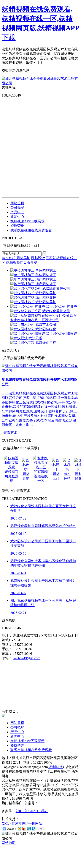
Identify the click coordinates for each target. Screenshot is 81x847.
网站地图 (19, 823)
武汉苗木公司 (45, 324)
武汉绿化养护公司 (56, 288)
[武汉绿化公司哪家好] (27, 333)
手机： (7, 649)
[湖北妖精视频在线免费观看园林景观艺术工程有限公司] (40, 83)
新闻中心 (17, 216)
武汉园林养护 (45, 293)
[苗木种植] (67, 469)
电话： (7, 644)
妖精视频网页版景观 (21, 262)
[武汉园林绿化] (22, 329)
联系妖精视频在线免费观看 (31, 230)
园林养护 (23, 258)
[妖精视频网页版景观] (11, 467)
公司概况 (17, 207)
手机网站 (35, 823)
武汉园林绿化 (45, 329)
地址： (7, 635)
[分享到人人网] (33, 828)
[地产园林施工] (22, 279)
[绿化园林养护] (22, 297)
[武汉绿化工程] (22, 342)
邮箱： (7, 658)
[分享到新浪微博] (24, 828)
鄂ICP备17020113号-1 (32, 811)
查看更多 (10, 433)
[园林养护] (26, 469)
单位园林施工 (45, 270)
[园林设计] (56, 469)
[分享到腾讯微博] (28, 828)
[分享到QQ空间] (19, 828)
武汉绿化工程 (45, 342)
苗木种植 (9, 258)
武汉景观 (35, 338)
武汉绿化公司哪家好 (61, 333)
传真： (7, 653)
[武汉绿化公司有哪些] (27, 306)
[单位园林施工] (22, 270)
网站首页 (17, 203)
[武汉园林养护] (22, 293)
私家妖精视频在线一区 (41, 476)
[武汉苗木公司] (22, 324)
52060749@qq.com (26, 658)
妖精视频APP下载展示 (27, 221)
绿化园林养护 (45, 297)
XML (5, 823)
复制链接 (56, 767)
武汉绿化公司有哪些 (61, 306)
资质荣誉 (17, 226)
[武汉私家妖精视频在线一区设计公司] (39, 315)
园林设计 (38, 258)
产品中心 (17, 212)
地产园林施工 (45, 279)
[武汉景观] (19, 338)
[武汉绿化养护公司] (25, 288)
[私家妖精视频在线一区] (41, 467)
